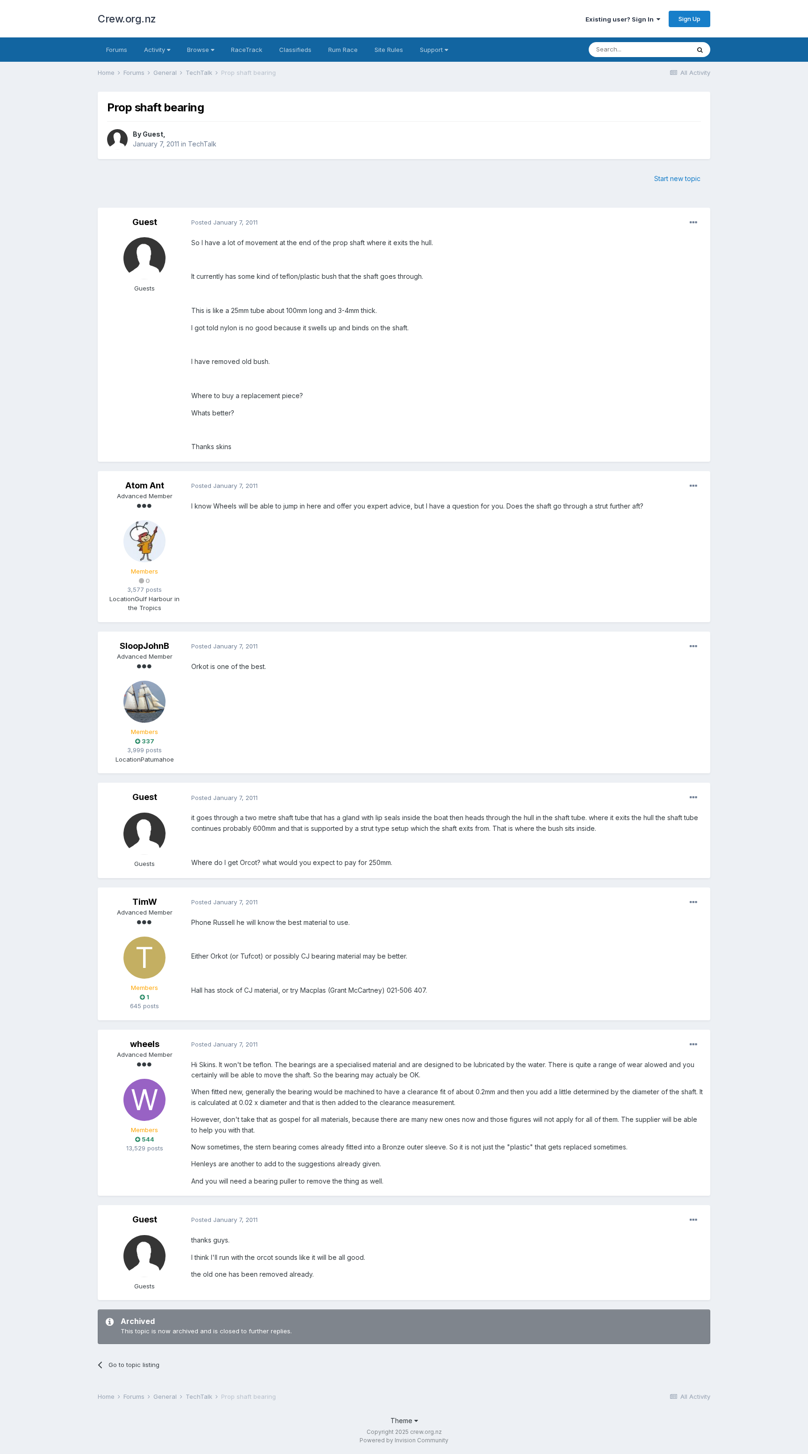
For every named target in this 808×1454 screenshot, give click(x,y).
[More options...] (693, 222)
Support (432, 49)
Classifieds (295, 49)
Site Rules (389, 49)
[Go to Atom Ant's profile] (144, 541)
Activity (155, 49)
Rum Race (343, 49)
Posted (224, 222)
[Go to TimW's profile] (144, 958)
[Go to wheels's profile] (144, 1100)
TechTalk (202, 144)
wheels (144, 1044)
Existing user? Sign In (620, 19)
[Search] (700, 49)
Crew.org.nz (127, 19)
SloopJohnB (144, 646)
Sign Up (689, 18)
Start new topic (677, 178)
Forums (116, 49)
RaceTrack (246, 49)
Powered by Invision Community (404, 1440)
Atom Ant (144, 485)
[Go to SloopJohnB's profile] (144, 702)
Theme (402, 1421)
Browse (199, 49)
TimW (144, 902)
